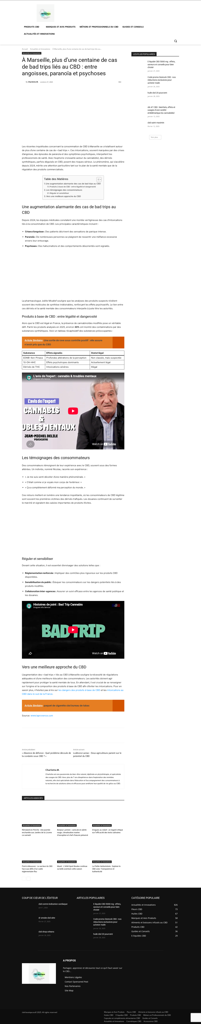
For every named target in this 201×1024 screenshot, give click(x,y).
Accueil (25, 49)
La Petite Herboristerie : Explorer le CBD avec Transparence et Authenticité (106, 869)
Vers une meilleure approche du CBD (63, 196)
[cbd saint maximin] (138, 126)
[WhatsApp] (65, 89)
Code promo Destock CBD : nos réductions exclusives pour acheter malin (162, 80)
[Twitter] (52, 89)
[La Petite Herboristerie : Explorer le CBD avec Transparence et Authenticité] (108, 852)
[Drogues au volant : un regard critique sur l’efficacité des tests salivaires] (108, 815)
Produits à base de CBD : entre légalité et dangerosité (73, 187)
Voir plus (154, 137)
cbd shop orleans (46, 931)
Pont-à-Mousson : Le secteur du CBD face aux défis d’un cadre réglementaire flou (37, 869)
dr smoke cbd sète (47, 918)
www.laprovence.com (42, 715)
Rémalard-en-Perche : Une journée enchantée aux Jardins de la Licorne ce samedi (37, 832)
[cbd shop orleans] (29, 935)
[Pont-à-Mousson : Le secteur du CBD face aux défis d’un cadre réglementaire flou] (38, 852)
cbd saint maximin (156, 122)
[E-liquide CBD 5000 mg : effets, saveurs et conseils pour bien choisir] (138, 65)
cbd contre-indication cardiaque (53, 904)
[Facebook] (45, 89)
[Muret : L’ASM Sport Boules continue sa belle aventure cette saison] (73, 852)
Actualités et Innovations (40, 49)
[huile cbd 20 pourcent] (138, 96)
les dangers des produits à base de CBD (79, 690)
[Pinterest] (59, 89)
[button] (175, 40)
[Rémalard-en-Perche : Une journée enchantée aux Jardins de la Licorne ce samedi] (38, 815)
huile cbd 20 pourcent (157, 93)
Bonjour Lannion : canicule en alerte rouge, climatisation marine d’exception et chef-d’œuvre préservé (72, 832)
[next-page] (28, 879)
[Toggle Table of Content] (97, 179)
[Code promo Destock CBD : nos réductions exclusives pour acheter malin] (138, 81)
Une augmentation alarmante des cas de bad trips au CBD (73, 183)
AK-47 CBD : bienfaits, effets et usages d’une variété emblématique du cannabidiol (161, 110)
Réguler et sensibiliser (59, 193)
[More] (72, 89)
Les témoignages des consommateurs (64, 190)
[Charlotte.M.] (24, 81)
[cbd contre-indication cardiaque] (29, 908)
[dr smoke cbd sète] (29, 922)
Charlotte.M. (33, 82)
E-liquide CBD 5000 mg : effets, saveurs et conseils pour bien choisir (161, 64)
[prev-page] (24, 879)
